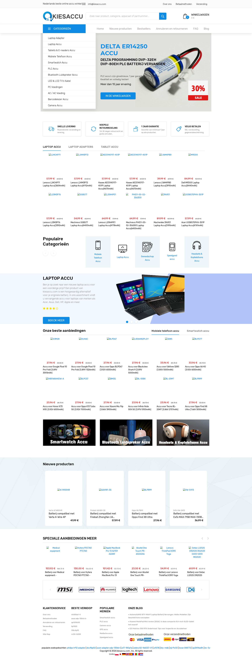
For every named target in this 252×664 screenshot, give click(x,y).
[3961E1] (165, 204)
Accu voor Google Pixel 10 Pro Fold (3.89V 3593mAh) (55, 369)
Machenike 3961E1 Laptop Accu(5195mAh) (165, 224)
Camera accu (105, 626)
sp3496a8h (197, 648)
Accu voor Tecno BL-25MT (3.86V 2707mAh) (167, 408)
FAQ (195, 28)
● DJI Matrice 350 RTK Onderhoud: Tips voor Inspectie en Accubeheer (157, 629)
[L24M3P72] (82, 165)
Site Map (46, 634)
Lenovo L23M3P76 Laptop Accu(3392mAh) (54, 224)
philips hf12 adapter (76, 648)
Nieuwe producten (120, 28)
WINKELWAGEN (200, 14)
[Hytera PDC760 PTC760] (83, 549)
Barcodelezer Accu (58, 99)
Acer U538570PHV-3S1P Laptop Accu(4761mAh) (192, 224)
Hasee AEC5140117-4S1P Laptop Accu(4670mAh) (107, 185)
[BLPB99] (197, 389)
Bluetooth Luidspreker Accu (62, 74)
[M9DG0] (193, 165)
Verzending (201, 4)
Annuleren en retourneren (172, 28)
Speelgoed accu (106, 637)
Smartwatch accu (107, 618)
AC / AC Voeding (56, 93)
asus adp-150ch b (78, 619)
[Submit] (162, 16)
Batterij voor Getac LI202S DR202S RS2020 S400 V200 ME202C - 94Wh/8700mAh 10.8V (196, 574)
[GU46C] (83, 349)
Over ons (167, 4)
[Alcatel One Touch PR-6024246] (140, 551)
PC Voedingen (55, 87)
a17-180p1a (127, 648)
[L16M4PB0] (165, 165)
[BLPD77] (197, 349)
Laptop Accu (54, 44)
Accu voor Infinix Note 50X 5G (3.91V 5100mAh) (139, 408)
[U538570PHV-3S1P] (193, 204)
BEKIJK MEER (56, 320)
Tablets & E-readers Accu (61, 50)
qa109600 (75, 622)
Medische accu (106, 633)
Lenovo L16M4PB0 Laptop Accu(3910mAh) (165, 184)
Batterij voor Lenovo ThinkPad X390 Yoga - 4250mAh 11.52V (168, 574)
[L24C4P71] (55, 165)
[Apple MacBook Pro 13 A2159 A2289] (111, 551)
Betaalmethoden (184, 4)
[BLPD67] (112, 349)
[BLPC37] (83, 389)
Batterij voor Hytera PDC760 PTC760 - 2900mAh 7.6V (83, 574)
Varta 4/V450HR (55, 510)
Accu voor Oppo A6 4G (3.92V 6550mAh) (195, 368)
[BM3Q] (112, 389)
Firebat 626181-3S (97, 510)
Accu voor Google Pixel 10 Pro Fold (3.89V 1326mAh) (83, 368)
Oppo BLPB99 (137, 510)
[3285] (168, 349)
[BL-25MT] (168, 389)
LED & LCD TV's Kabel (59, 81)
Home (100, 28)
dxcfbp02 (91, 648)
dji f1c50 (174, 648)
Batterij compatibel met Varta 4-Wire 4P (61, 515)
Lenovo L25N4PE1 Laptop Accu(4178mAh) (109, 224)
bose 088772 (185, 648)
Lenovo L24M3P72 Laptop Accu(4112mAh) (81, 184)
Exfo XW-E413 (179, 510)
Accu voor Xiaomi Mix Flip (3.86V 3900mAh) (111, 408)
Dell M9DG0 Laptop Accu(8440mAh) (190, 184)
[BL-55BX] (140, 389)
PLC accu (104, 622)
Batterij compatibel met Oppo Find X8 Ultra (145, 515)
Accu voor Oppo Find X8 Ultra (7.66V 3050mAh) (196, 408)
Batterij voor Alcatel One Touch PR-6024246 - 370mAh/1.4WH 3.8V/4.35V (139, 574)
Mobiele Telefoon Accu (60, 56)
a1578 (156, 648)
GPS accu (104, 629)
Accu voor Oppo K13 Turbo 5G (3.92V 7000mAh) (83, 408)
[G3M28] (55, 349)
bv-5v (207, 648)
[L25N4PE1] (110, 204)
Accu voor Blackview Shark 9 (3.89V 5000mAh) (138, 369)
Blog (206, 28)
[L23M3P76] (55, 204)
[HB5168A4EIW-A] (55, 389)
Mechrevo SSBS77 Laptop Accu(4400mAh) (82, 224)
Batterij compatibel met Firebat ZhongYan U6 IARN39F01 (103, 515)
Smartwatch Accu (57, 62)
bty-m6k (165, 648)
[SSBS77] (82, 204)
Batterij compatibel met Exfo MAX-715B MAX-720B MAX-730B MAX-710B (187, 515)
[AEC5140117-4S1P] (110, 165)
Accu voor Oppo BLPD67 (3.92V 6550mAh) (111, 368)
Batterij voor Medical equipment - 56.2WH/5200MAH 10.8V (54, 574)
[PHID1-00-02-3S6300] (137, 204)
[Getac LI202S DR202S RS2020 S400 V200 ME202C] (197, 552)
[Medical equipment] (55, 549)
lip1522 (74, 626)
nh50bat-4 (76, 615)
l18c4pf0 (75, 630)
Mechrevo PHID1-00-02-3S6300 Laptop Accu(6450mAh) (136, 225)
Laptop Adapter (56, 38)
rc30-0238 (76, 634)
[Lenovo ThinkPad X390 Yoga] (168, 551)
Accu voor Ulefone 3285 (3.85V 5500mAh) (168, 368)
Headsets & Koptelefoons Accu (197, 257)
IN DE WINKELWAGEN (118, 95)
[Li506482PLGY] (140, 349)
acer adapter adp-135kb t (108, 648)
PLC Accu (53, 68)
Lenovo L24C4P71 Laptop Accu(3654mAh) (54, 184)
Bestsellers (143, 28)
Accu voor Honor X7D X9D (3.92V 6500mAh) (53, 408)
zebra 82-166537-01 (143, 648)
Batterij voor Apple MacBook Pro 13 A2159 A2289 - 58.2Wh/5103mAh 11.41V (110, 574)
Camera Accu (55, 105)
